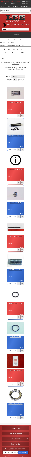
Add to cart (12, 116)
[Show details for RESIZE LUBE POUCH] (15, 361)
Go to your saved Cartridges (18, 26)
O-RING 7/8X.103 (15, 337)
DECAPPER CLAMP (15, 203)
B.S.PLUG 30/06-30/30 (15, 135)
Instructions (24, 3)
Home (1, 40)
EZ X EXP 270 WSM (15, 236)
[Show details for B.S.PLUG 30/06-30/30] (15, 126)
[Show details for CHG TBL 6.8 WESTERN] (15, 160)
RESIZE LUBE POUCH (16, 370)
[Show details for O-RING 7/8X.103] (15, 328)
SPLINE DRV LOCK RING (16, 404)
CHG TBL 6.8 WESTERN (15, 169)
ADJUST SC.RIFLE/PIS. (15, 102)
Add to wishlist (22, 115)
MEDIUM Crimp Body (15, 270)
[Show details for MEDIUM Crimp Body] (15, 260)
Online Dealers (5, 1)
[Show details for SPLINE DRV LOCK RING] (15, 395)
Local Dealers (26, 1)
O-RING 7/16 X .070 (15, 303)
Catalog (5, 3)
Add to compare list (18, 115)
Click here (15, 64)
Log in (8, 6)
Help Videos (14, 3)
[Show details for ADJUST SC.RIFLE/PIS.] (15, 93)
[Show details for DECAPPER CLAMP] (15, 193)
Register (3, 6)
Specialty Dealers (15, 1)
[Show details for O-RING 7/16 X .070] (15, 294)
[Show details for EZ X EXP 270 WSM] (15, 227)
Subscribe (22, 452)
